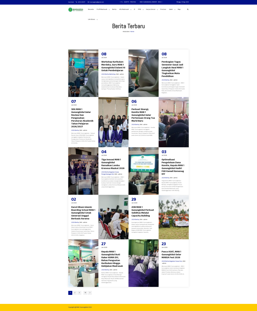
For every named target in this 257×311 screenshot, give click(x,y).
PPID (139, 9)
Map (179, 9)
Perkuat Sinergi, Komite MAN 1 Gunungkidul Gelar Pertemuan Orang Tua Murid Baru (143, 115)
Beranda (91, 9)
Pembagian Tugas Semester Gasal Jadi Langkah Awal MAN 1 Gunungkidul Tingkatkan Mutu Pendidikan (172, 69)
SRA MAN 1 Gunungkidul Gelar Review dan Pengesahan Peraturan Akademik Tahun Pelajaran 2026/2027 (82, 118)
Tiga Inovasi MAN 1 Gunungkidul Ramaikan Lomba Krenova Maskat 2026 (112, 164)
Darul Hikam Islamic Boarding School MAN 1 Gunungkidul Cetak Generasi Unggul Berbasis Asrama (83, 213)
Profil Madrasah (102, 9)
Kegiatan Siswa (114, 172)
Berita (114, 9)
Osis (180, 261)
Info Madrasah (124, 9)
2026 (103, 74)
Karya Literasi (150, 9)
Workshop (112, 74)
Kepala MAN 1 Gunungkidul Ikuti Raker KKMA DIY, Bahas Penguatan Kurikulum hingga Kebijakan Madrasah (112, 259)
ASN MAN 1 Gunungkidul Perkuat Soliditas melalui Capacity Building (143, 211)
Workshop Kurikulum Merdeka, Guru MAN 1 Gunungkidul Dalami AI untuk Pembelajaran (113, 66)
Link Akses (91, 19)
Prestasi (163, 9)
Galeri (171, 9)
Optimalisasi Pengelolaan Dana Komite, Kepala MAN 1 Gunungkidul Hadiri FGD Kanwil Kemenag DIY (173, 167)
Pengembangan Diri (107, 174)
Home (132, 32)
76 (85, 293)
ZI (134, 9)
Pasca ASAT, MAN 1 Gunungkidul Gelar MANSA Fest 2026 (171, 255)
